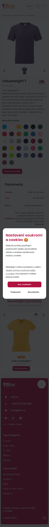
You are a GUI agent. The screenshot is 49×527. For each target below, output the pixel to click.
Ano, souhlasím (24, 284)
